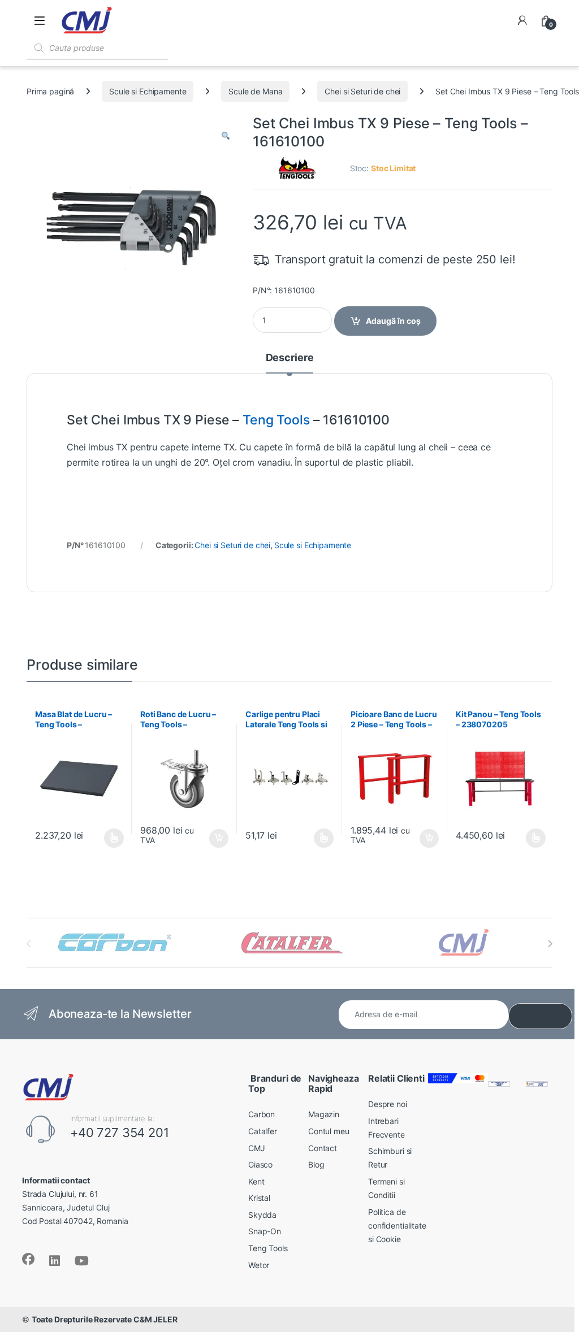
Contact (322, 1148)
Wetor (258, 1265)
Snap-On (264, 1231)
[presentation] (549, 944)
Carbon (261, 1114)
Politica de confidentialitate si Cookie (397, 1225)
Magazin (323, 1114)
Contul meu (328, 1131)
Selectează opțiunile (103, 838)
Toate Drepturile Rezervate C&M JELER (105, 1319)
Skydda (262, 1215)
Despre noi (387, 1104)
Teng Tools (276, 420)
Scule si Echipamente (147, 91)
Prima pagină (50, 91)
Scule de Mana (255, 91)
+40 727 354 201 (119, 1132)
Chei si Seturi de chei (362, 91)
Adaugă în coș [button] (214, 838)
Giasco (260, 1164)
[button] (225, 135)
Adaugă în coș (393, 321)
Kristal (259, 1198)
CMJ (256, 1148)
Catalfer (262, 1131)
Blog (316, 1164)
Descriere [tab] (290, 358)
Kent (256, 1181)
